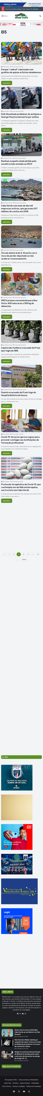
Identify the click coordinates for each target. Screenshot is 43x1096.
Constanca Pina (7, 158)
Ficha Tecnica (6, 1086)
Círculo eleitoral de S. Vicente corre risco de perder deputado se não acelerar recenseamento (19, 256)
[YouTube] (23, 1013)
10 (38, 554)
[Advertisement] (21, 527)
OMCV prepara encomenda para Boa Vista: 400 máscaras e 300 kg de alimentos (19, 303)
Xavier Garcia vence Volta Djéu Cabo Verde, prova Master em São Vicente (27, 1032)
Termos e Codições (18, 1086)
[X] (20, 1013)
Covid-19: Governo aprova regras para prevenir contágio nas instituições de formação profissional (20, 440)
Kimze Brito (6, 66)
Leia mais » (7, 83)
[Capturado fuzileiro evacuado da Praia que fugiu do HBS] (21, 331)
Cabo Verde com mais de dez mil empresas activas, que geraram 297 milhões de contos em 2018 (19, 208)
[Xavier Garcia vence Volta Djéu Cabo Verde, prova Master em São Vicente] (7, 1033)
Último (24, 559)
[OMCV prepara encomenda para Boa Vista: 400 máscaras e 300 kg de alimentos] (21, 284)
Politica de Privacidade (33, 1086)
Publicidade (35, 1083)
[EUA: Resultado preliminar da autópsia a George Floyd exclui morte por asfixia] (21, 98)
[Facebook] (17, 1013)
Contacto (15, 1083)
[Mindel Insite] (21, 16)
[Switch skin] (40, 16)
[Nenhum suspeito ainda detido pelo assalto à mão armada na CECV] (21, 144)
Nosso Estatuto (25, 1083)
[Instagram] (25, 1013)
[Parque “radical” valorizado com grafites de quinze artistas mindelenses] (21, 53)
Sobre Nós (7, 1083)
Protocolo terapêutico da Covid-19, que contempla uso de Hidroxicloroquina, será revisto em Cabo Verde (21, 487)
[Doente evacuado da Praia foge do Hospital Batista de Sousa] (21, 376)
